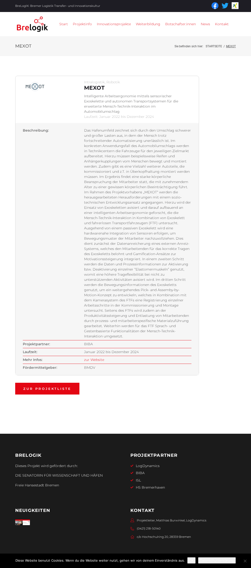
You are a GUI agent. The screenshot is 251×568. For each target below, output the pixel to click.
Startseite (214, 46)
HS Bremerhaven (150, 487)
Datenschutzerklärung (217, 560)
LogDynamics (148, 466)
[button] (82, 24)
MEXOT (94, 88)
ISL (138, 480)
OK (191, 560)
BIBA (140, 473)
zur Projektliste (47, 389)
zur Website (94, 360)
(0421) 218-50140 (149, 528)
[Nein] (244, 560)
